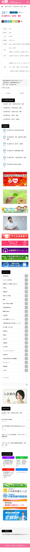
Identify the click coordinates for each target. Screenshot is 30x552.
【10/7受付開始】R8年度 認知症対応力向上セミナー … (14, 427)
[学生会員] (15, 236)
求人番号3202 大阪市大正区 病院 (12, 111)
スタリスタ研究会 (15, 280)
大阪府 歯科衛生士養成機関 (15, 358)
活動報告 (15, 342)
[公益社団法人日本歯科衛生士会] (15, 492)
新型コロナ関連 (15, 295)
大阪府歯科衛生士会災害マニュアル (15, 323)
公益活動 (15, 315)
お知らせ (15, 339)
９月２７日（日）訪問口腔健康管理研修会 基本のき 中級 (14, 444)
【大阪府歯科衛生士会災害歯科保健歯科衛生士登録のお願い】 (8, 463)
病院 (4, 87)
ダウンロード (15, 362)
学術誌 (15, 287)
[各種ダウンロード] (15, 250)
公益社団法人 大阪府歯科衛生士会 (18, 545)
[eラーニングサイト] (15, 509)
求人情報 (13, 12)
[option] (15, 534)
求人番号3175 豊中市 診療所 (15, 143)
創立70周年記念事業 (15, 303)
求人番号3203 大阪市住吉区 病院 (12, 107)
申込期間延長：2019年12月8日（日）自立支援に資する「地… (8, 475)
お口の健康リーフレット (15, 319)
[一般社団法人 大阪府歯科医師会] (15, 497)
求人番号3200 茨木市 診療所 (11, 119)
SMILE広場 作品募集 (7, 419)
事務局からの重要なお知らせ (15, 284)
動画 (15, 299)
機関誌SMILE (15, 311)
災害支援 (15, 354)
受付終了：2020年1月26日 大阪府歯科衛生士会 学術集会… (21, 463)
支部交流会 (15, 276)
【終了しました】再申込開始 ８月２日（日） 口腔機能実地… (14, 435)
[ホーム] (2, 6)
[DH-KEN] (15, 520)
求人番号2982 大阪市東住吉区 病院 (16, 157)
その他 (15, 370)
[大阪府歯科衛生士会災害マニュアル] (15, 257)
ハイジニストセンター (15, 350)
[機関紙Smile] (15, 243)
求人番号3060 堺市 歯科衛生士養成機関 (16, 138)
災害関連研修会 (15, 307)
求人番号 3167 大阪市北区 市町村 (15, 130)
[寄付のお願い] (15, 487)
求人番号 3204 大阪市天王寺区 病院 (13, 104)
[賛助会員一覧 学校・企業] (15, 264)
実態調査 (15, 366)
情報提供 (15, 291)
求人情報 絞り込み (15, 327)
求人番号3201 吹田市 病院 (10, 115)
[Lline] (11, 21)
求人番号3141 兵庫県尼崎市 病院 (15, 150)
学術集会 (15, 331)
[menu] (28, 2)
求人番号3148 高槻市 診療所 (14, 164)
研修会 (15, 335)
